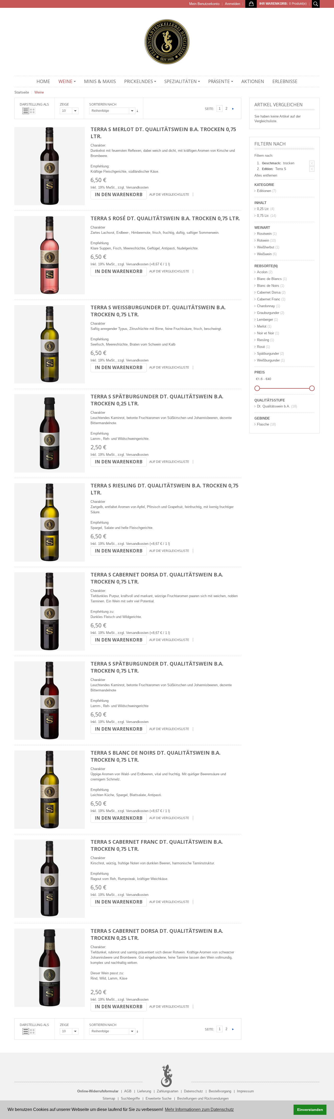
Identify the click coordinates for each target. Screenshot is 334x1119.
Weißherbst (265, 247)
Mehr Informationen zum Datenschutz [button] (199, 1109)
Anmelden (232, 4)
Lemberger (265, 320)
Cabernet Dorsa (269, 292)
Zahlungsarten (167, 1091)
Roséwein (264, 234)
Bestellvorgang (220, 1091)
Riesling (263, 340)
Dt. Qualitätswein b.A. (273, 406)
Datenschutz (193, 1091)
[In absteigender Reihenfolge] (137, 111)
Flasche (263, 424)
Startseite (21, 92)
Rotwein (263, 240)
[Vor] (233, 108)
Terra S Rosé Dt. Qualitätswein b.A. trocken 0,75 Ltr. (165, 218)
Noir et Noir (265, 333)
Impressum (245, 1091)
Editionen (264, 191)
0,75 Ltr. (263, 216)
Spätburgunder (268, 353)
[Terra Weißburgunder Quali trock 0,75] (49, 344)
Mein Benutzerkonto (204, 4)
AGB (128, 1091)
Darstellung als (34, 104)
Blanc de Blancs (269, 279)
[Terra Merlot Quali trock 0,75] (49, 166)
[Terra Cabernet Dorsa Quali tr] (49, 611)
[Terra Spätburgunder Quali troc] (49, 700)
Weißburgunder (268, 360)
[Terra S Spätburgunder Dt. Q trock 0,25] (49, 433)
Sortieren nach (102, 104)
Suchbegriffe (130, 1098)
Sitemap (109, 1098)
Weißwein (264, 254)
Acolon (262, 272)
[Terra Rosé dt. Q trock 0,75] (49, 255)
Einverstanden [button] (310, 1110)
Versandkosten (137, 187)
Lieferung (144, 1091)
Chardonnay (266, 306)
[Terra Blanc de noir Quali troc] (49, 789)
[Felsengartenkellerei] (167, 41)
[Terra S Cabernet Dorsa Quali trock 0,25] (49, 968)
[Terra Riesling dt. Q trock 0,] (49, 522)
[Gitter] (32, 111)
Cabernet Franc (268, 299)
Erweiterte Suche (158, 1098)
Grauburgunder (268, 313)
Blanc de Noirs (268, 286)
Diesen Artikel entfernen (311, 163)
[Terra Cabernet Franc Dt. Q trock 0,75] (49, 879)
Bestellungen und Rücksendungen (203, 1098)
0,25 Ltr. (263, 209)
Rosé (261, 347)
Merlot (261, 326)
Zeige (64, 104)
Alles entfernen (265, 175)
